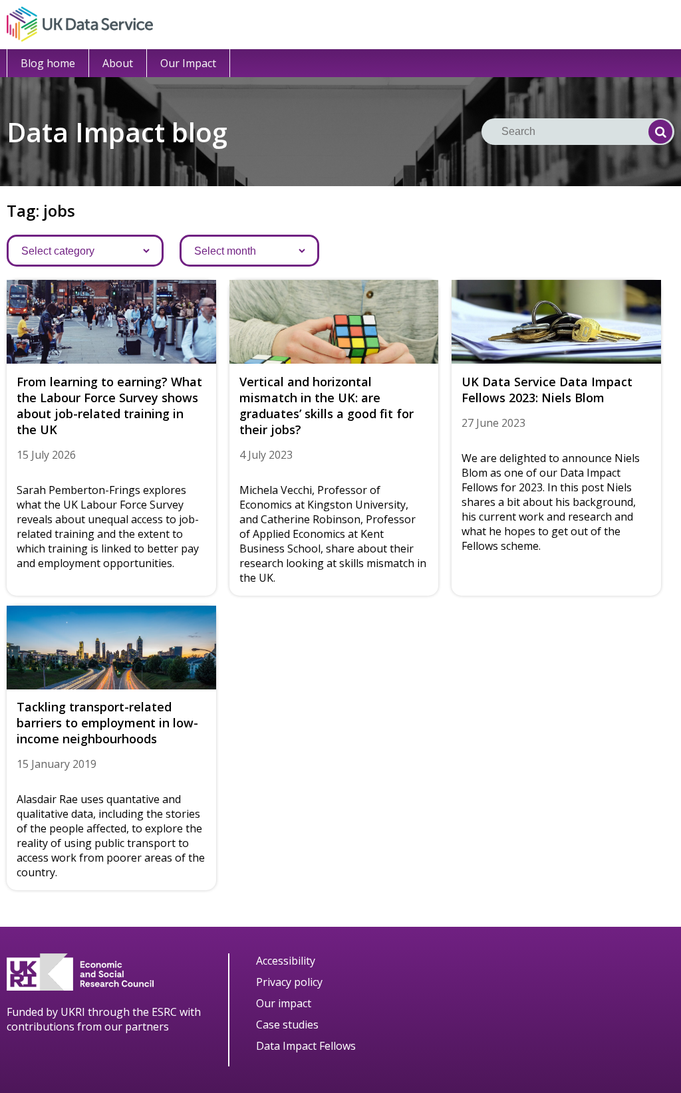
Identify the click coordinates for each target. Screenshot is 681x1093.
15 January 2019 (56, 764)
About (117, 63)
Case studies (287, 1024)
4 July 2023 (266, 454)
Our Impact (188, 63)
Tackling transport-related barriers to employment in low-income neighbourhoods (107, 723)
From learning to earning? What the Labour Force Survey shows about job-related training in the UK (109, 405)
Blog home (48, 63)
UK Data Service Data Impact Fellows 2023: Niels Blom (547, 390)
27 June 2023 (493, 423)
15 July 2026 (46, 454)
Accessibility (285, 960)
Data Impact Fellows (306, 1045)
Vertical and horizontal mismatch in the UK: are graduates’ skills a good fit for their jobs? (326, 405)
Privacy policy (289, 982)
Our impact (283, 1003)
